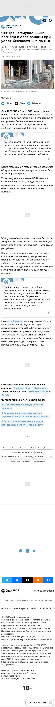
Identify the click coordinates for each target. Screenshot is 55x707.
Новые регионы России (11, 457)
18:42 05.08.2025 (8, 56)
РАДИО (34, 608)
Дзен (28, 388)
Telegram (18, 388)
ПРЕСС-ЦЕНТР (21, 608)
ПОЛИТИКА (8, 600)
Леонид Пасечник (45, 448)
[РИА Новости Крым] (11, 26)
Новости (26, 461)
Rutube (5, 395)
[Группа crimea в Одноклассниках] (38, 580)
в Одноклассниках (38, 392)
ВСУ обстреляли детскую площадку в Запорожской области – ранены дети (22, 423)
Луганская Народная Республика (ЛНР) (19, 448)
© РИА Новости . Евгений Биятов (12, 91)
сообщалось (15, 321)
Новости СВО (15, 461)
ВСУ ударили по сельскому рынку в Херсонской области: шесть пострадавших (25, 415)
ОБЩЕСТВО (20, 600)
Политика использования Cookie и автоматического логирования (26, 633)
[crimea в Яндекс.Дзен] (27, 580)
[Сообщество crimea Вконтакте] (17, 580)
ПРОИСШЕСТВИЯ (35, 600)
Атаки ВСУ (39, 452)
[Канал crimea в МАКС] (48, 580)
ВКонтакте (40, 388)
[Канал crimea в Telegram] (7, 580)
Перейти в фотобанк (31, 91)
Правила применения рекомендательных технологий (26, 639)
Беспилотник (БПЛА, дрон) (21, 452)
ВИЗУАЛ (48, 600)
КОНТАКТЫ (45, 608)
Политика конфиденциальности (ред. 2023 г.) (22, 636)
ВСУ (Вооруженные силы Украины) (38, 457)
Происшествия (39, 461)
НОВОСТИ (6, 608)
